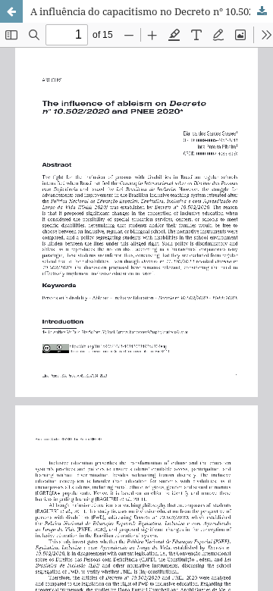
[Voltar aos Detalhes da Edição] (11, 11)
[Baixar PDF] (261, 11)
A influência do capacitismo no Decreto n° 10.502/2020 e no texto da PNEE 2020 (151, 11)
